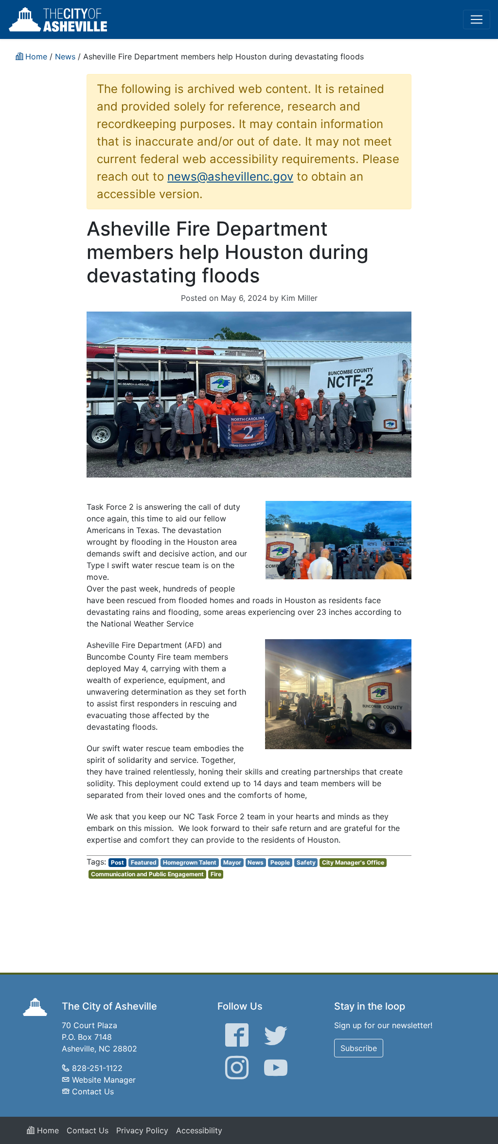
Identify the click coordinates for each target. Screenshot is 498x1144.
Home (47, 1130)
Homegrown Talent (189, 862)
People (280, 862)
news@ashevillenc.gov (230, 176)
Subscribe (358, 1048)
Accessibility (199, 1130)
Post (117, 862)
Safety (306, 862)
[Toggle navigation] (476, 19)
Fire (216, 874)
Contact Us (93, 1091)
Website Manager (104, 1080)
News (256, 862)
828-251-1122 (97, 1068)
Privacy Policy (142, 1130)
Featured (144, 862)
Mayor (232, 862)
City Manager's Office (353, 862)
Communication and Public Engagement (147, 874)
